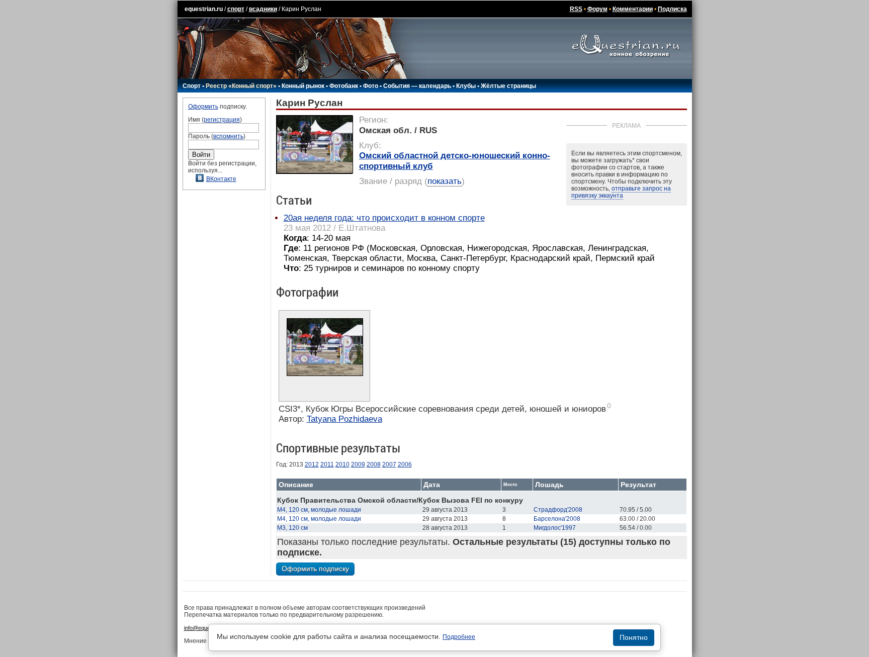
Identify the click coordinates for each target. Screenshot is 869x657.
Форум (597, 9)
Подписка (672, 9)
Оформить (203, 106)
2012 (312, 464)
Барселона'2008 (557, 518)
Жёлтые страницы (508, 85)
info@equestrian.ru (207, 628)
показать (444, 181)
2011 (327, 464)
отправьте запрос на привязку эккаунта (621, 192)
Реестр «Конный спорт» (241, 85)
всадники (263, 9)
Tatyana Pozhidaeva (344, 419)
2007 (389, 464)
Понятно (634, 637)
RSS (576, 9)
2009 (358, 464)
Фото (370, 85)
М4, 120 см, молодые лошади (319, 509)
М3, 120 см (292, 527)
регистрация (222, 119)
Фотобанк (343, 85)
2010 (342, 464)
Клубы (466, 85)
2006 (405, 464)
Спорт (192, 85)
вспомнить (228, 136)
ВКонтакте (221, 178)
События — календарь (417, 85)
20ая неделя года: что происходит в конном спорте (384, 218)
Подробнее (459, 636)
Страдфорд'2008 (558, 509)
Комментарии (633, 9)
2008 (374, 464)
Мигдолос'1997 (555, 527)
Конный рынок (303, 85)
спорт (235, 9)
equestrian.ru (204, 9)
